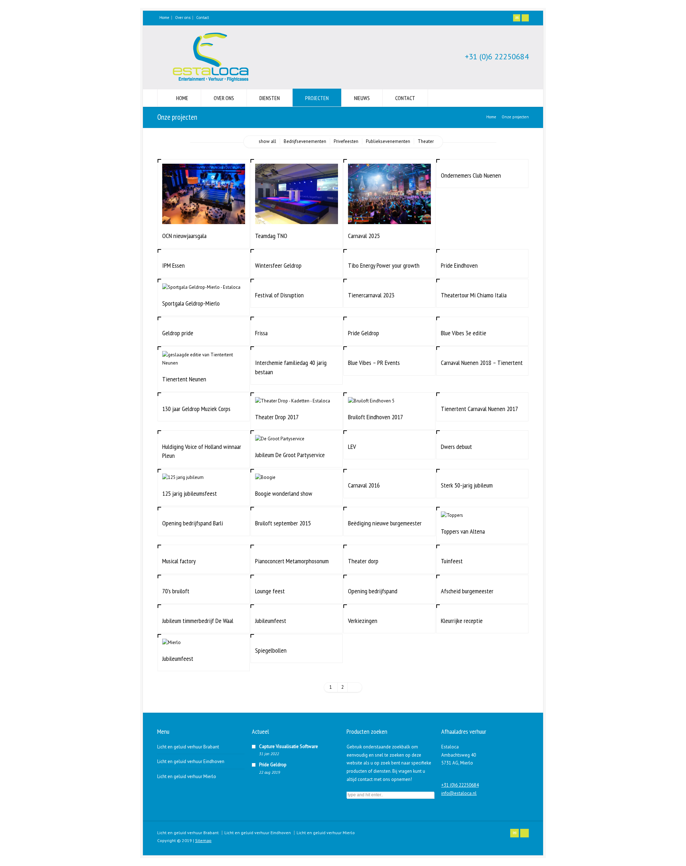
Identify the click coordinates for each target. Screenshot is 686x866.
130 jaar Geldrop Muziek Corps (196, 409)
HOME (182, 98)
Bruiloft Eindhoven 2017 (375, 417)
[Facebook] (525, 17)
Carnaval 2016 (364, 485)
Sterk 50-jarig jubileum (467, 485)
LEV (352, 446)
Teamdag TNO (271, 236)
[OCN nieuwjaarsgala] (203, 215)
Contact (202, 17)
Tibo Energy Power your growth (383, 265)
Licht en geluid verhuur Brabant (188, 747)
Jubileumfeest (270, 621)
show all (267, 141)
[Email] (516, 17)
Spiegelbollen (271, 650)
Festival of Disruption (279, 295)
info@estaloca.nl (459, 793)
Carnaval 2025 (364, 236)
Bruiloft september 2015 (283, 523)
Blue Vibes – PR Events (374, 362)
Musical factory (179, 561)
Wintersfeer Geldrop (278, 265)
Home (164, 17)
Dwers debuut (456, 446)
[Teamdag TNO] (296, 215)
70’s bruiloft (175, 591)
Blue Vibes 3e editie (463, 333)
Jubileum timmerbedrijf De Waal (197, 621)
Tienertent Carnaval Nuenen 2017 (479, 409)
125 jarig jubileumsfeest (189, 493)
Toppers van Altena (463, 531)
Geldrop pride (177, 333)
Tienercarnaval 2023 (371, 295)
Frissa (261, 333)
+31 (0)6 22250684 (497, 57)
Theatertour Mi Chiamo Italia (474, 295)
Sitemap (203, 840)
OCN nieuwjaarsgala (184, 236)
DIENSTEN (269, 98)
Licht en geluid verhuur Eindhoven (190, 761)
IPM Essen (173, 265)
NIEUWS (362, 98)
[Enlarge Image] (203, 172)
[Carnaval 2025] (389, 215)
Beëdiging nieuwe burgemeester (385, 523)
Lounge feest (270, 591)
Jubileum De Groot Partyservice (290, 455)
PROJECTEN (317, 98)
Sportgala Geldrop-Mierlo (191, 303)
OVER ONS (224, 98)
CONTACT (405, 98)
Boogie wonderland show (283, 493)
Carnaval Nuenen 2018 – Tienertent (482, 362)
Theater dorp (363, 561)
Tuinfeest (452, 561)
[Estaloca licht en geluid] (210, 83)
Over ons (182, 17)
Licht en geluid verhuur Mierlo (186, 776)
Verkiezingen (362, 621)
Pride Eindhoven (459, 265)
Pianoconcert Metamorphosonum (292, 561)
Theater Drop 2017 (277, 417)
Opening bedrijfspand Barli (192, 523)
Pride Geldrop (363, 333)
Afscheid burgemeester (467, 591)
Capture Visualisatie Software (288, 746)
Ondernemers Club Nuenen (471, 175)
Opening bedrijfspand (372, 591)
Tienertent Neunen (184, 379)
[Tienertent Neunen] (203, 358)
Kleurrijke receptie (462, 621)
